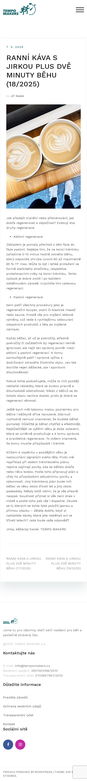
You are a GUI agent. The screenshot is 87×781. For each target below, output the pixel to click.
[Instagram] (20, 745)
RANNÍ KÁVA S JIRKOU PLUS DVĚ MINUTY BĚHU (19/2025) (63, 563)
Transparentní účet (18, 715)
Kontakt (9, 724)
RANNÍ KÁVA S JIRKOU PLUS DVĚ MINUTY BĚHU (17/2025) (23, 563)
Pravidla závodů (15, 697)
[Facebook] (8, 745)
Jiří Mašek (17, 96)
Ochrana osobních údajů (22, 706)
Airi (68, 772)
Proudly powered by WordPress (27, 772)
